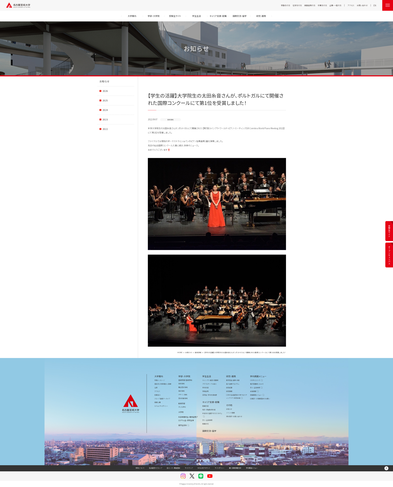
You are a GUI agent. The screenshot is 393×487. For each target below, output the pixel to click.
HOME (180, 353)
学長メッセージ (159, 380)
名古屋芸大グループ (155, 468)
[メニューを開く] (387, 5)
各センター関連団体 (173, 468)
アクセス (351, 5)
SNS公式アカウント (203, 468)
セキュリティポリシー (161, 406)
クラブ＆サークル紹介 (209, 384)
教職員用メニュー (256, 395)
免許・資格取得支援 (208, 409)
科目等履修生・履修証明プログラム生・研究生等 (188, 419)
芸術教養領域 (183, 398)
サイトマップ (189, 468)
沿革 (156, 387)
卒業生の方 (322, 5)
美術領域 (181, 391)
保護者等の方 (309, 5)
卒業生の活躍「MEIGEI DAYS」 (212, 413)
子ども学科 (182, 407)
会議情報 (253, 391)
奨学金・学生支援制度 (209, 395)
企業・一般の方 (335, 5)
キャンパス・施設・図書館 (210, 380)
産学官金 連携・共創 (232, 380)
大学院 (180, 412)
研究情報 (229, 391)
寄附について (140, 468)
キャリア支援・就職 (210, 402)
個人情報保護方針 (235, 468)
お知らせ (104, 81)
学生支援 (205, 387)
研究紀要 (229, 387)
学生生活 (206, 376)
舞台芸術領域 (183, 387)
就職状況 (205, 424)
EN (375, 5)
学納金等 (205, 391)
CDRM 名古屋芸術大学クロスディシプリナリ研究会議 (236, 396)
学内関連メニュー (258, 376)
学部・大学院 (184, 376)
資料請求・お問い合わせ (234, 416)
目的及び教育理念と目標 (162, 384)
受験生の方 (285, 5)
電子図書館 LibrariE (257, 384)
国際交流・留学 (209, 430)
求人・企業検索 (207, 420)
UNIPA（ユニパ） (255, 380)
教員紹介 (157, 395)
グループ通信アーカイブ (162, 398)
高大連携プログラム (232, 384)
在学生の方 (297, 5)
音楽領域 (198, 353)
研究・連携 (231, 376)
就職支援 (205, 406)
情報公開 (157, 402)
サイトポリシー (219, 468)
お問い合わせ (362, 5)
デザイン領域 (182, 394)
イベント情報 (230, 413)
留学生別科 (182, 425)
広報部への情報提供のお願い (260, 398)
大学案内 (158, 376)
